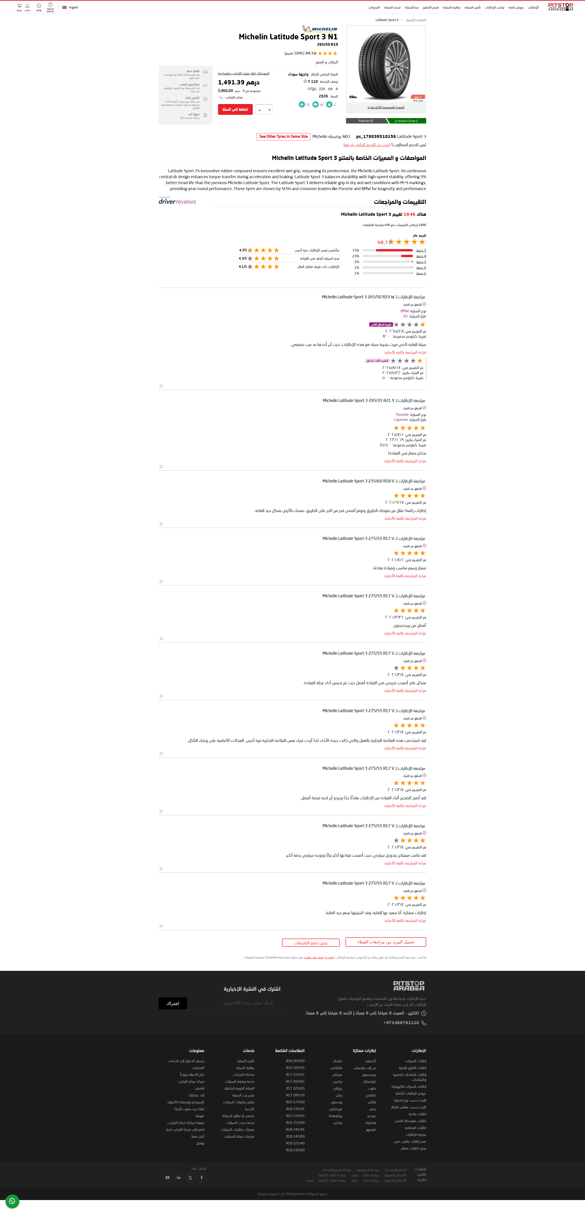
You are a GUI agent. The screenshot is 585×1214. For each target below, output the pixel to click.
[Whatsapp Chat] (12, 1201)
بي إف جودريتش (365, 1068)
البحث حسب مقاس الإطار (408, 1107)
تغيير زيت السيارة (243, 1095)
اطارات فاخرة (417, 1114)
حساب (27, 10)
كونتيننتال (369, 1081)
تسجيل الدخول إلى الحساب (186, 1061)
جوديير (371, 1116)
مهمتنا (199, 1116)
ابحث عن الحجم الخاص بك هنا (366, 144)
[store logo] (559, 7)
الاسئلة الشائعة (50, 10)
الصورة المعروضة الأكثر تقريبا (386, 107)
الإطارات (533, 7)
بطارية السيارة (451, 7)
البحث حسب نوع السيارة (410, 1100)
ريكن (339, 1095)
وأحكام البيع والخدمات (336, 1170)
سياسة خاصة (371, 1175)
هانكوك (370, 1122)
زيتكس (337, 1122)
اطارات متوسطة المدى (410, 1121)
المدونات (374, 7)
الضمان (199, 1088)
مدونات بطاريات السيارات (237, 1129)
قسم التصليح (431, 7)
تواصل (200, 1143)
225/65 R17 (295, 1088)
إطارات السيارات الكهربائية (408, 1086)
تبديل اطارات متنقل (413, 1148)
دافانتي (371, 1095)
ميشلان (337, 1074)
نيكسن (337, 1081)
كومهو (371, 1129)
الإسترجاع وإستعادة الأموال (186, 1102)
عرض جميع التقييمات (311, 942)
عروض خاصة (516, 7)
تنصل (354, 1175)
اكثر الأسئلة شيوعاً (192, 1074)
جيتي (372, 1109)
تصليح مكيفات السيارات (238, 1102)
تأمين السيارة (473, 7)
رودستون (336, 1102)
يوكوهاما (335, 1116)
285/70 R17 (295, 1095)
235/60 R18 (295, 1150)
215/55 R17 (295, 1074)
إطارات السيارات (415, 1061)
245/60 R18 (295, 1136)
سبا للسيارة (412, 7)
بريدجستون (369, 1074)
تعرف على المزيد (314, 957)
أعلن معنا (197, 1136)
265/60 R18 (295, 1061)
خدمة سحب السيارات (240, 1122)
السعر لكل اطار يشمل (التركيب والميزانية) (243, 73)
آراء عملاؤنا (196, 1095)
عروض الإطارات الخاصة (410, 1093)
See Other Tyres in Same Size (283, 137)
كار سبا (249, 1109)
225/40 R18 (295, 1143)
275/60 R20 (295, 1102)
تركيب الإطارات (494, 7)
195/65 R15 (295, 1116)
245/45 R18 (295, 1129)
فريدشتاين (335, 1109)
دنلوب (372, 1088)
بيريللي (337, 1088)
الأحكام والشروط (395, 1175)
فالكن (372, 1102)
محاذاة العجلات (243, 1074)
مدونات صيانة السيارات (239, 1136)
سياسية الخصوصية (368, 1170)
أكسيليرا (370, 1061)
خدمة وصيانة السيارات (239, 1081)
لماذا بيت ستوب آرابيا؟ (189, 1109)
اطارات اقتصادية (415, 1127)
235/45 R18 (295, 1109)
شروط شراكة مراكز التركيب (185, 1122)
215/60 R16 (295, 1122)
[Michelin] (320, 31)
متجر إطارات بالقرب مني (410, 1141)
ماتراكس (336, 1068)
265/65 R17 (295, 1081)
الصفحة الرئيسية (416, 20)
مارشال (337, 1061)
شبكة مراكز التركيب (191, 1081)
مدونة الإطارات (416, 1134)
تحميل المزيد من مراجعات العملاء (385, 942)
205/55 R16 (295, 1068)
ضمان (309, 1180)
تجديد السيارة (392, 7)
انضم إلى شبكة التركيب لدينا (185, 1129)
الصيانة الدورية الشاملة (239, 1088)
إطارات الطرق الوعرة (412, 1068)
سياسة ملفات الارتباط (332, 1175)
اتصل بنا (329, 957)
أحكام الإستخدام (395, 1170)
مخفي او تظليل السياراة (238, 1116)
